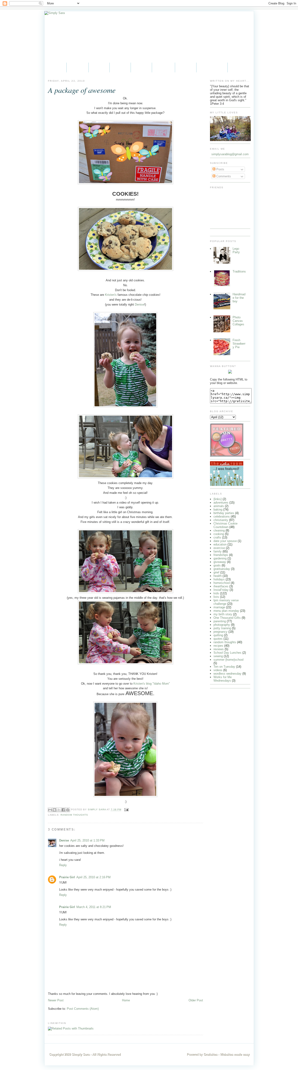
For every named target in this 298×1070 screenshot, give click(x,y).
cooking (218, 534)
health (217, 576)
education (220, 544)
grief (216, 572)
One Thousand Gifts (227, 617)
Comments (223, 176)
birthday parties (223, 513)
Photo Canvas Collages (238, 321)
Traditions (239, 271)
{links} (217, 499)
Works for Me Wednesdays (222, 678)
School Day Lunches (227, 652)
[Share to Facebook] (63, 810)
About (77, 67)
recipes (218, 645)
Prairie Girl (67, 877)
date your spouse (225, 541)
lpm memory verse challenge (226, 602)
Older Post (196, 1000)
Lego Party (236, 250)
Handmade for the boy (239, 298)
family (217, 551)
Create (163, 67)
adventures (220, 502)
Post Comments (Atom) (83, 1008)
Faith (99, 67)
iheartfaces (220, 586)
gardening (220, 558)
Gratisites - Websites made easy (226, 1054)
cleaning (219, 530)
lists (216, 597)
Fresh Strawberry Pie (239, 343)
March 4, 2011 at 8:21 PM (93, 907)
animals (218, 506)
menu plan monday (226, 610)
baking (217, 509)
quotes (218, 638)
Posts (219, 169)
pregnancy (220, 631)
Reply (63, 865)
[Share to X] (59, 810)
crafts (217, 537)
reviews (218, 649)
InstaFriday (221, 590)
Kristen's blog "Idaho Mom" (151, 683)
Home (55, 67)
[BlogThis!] (54, 810)
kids (216, 593)
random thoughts (74, 815)
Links (185, 67)
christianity (220, 520)
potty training (222, 628)
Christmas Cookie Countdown (225, 525)
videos (217, 670)
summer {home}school (228, 659)
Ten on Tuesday (224, 666)
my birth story (222, 614)
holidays (219, 579)
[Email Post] (125, 809)
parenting (219, 621)
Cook (141, 67)
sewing (218, 656)
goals (217, 565)
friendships (220, 555)
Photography (211, 67)
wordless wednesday (227, 673)
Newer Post (56, 1000)
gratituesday (221, 569)
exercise (219, 548)
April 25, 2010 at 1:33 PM (87, 840)
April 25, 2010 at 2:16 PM (93, 877)
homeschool (221, 583)
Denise (139, 304)
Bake (120, 67)
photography (221, 624)
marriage (219, 607)
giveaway (219, 562)
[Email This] (50, 810)
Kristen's (111, 294)
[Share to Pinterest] (67, 810)
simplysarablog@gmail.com (230, 154)
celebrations (221, 516)
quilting (218, 635)
